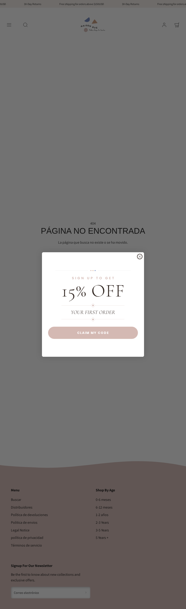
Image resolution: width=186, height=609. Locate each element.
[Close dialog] (139, 256)
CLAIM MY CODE (93, 333)
